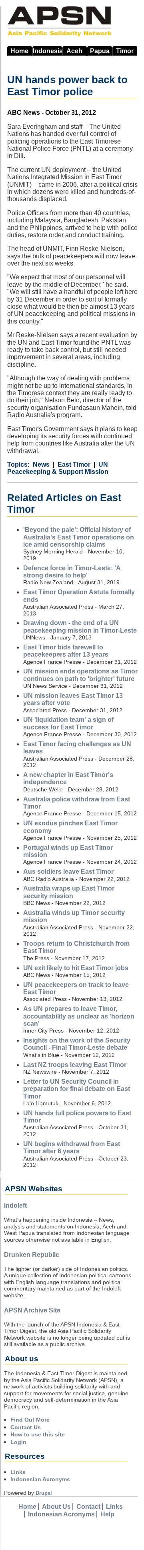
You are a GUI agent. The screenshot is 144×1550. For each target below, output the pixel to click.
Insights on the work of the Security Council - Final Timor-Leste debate (76, 1044)
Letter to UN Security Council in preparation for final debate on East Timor (76, 1089)
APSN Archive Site (32, 1310)
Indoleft (15, 1205)
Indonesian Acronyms (40, 1479)
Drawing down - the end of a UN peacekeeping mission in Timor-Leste (80, 626)
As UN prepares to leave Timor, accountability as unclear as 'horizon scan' (78, 1016)
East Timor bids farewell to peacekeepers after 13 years (65, 651)
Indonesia (47, 51)
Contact (88, 1506)
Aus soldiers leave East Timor (68, 871)
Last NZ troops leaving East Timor (74, 1064)
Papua (100, 51)
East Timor (74, 464)
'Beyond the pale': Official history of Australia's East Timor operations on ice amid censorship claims (78, 537)
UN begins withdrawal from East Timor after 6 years (71, 1148)
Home (19, 51)
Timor (125, 51)
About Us (56, 1506)
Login (18, 1442)
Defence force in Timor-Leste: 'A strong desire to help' (71, 572)
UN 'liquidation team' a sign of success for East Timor (68, 723)
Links (18, 1472)
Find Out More (30, 1419)
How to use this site (37, 1434)
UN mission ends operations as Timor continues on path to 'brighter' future (80, 675)
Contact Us (25, 1427)
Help (107, 1514)
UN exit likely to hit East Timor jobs (75, 968)
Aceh (74, 51)
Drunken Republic (31, 1254)
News (41, 464)
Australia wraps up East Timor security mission (68, 892)
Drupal (44, 1493)
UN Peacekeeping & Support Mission (57, 468)
